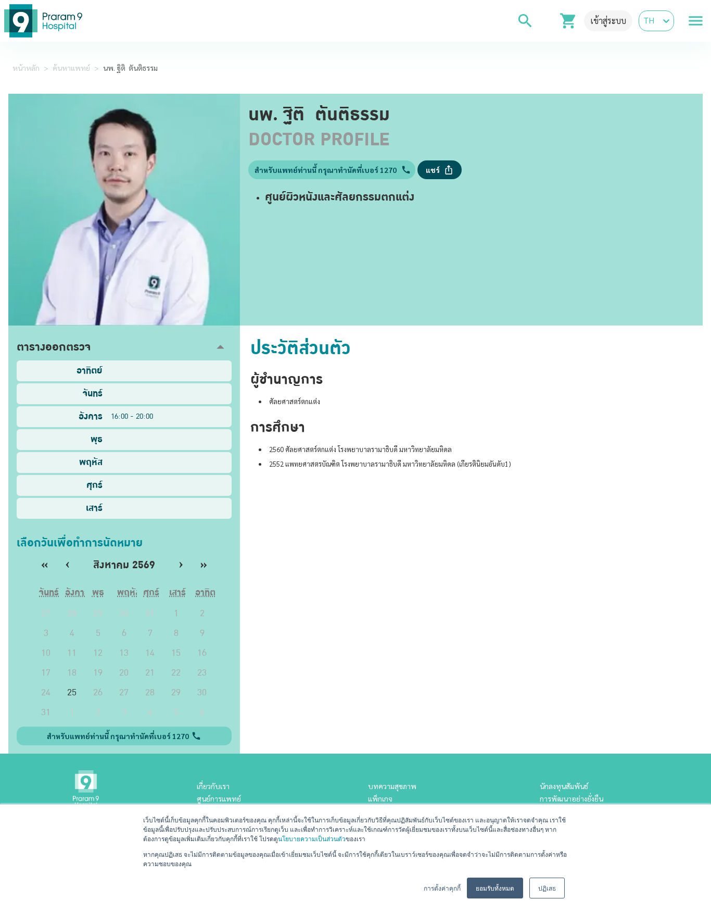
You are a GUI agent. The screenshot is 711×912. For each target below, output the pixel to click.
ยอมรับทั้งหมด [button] (495, 887)
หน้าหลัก (26, 67)
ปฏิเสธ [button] (547, 887)
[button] (124, 347)
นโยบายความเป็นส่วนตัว (312, 838)
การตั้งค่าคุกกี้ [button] (442, 887)
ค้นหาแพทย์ (71, 67)
